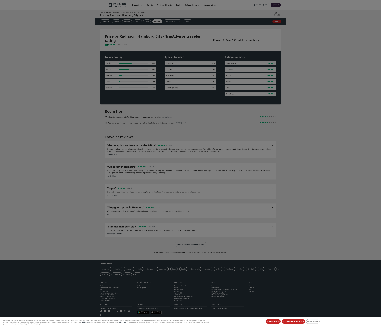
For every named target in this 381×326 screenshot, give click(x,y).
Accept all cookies (273, 321)
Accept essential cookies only (293, 321)
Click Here (85, 322)
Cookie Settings (312, 321)
